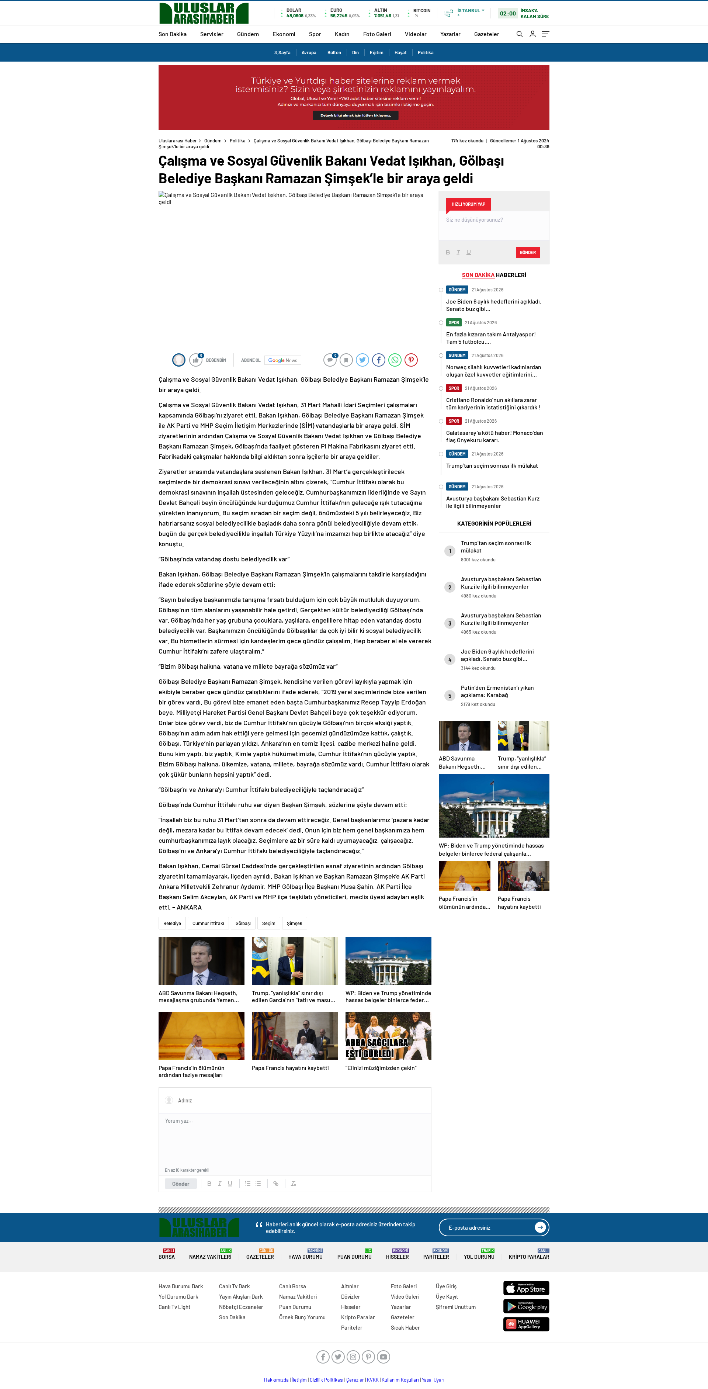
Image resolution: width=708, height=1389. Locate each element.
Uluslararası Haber (178, 140)
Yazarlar (450, 33)
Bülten (334, 52)
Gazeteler (486, 33)
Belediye (172, 923)
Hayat (401, 52)
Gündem (248, 33)
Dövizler (350, 1296)
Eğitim (377, 52)
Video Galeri (405, 1296)
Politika (426, 52)
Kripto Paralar (529, 1254)
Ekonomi (284, 33)
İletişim (299, 1380)
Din (355, 52)
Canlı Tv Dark (234, 1286)
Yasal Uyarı (433, 1380)
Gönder (181, 1183)
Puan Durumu (354, 1254)
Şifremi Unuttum (456, 1306)
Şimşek (294, 923)
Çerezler (355, 1380)
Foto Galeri (377, 33)
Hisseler (397, 1254)
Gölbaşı (243, 923)
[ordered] (248, 1183)
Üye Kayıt (447, 1296)
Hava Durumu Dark (181, 1286)
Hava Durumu (305, 1254)
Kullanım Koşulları (400, 1380)
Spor (315, 33)
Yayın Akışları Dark (241, 1296)
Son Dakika (173, 33)
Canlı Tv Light (175, 1306)
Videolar (416, 33)
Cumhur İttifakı (208, 923)
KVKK (373, 1380)
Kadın (342, 33)
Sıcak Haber (405, 1327)
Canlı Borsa (292, 1286)
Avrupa (309, 52)
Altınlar (350, 1286)
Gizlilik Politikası (326, 1380)
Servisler (211, 33)
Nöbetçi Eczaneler (241, 1306)
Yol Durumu (479, 1254)
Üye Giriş (446, 1286)
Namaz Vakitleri (210, 1254)
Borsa (167, 1254)
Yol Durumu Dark (178, 1296)
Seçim (268, 923)
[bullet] (258, 1183)
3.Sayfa (282, 52)
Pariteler (436, 1254)
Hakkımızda (276, 1380)
